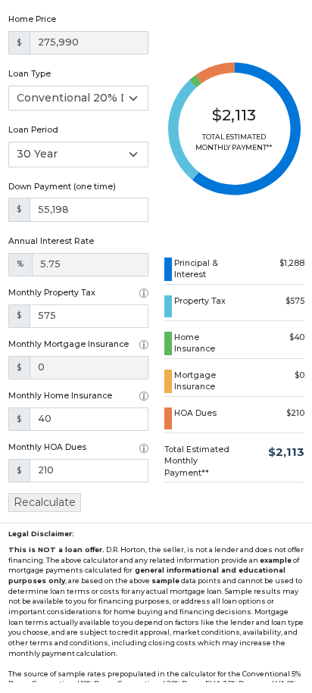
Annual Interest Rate (51, 241)
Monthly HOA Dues (47, 447)
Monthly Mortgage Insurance (68, 344)
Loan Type (29, 74)
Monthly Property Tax (51, 293)
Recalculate (45, 502)
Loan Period (33, 130)
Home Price (32, 19)
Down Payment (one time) (62, 187)
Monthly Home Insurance (60, 396)
